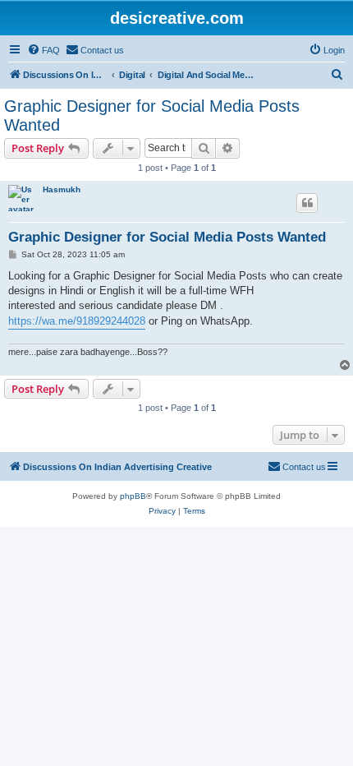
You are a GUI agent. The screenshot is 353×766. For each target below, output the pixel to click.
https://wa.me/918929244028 (76, 321)
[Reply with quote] (307, 203)
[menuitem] (43, 50)
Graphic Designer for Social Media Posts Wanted (152, 115)
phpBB (133, 496)
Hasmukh (61, 189)
